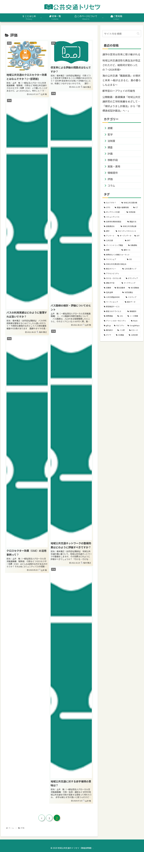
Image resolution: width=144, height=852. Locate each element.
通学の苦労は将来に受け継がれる (121, 54)
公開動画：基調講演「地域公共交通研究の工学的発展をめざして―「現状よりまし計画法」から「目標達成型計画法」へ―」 (121, 103)
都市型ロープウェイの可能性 (118, 91)
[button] (138, 33)
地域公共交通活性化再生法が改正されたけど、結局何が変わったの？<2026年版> (121, 64)
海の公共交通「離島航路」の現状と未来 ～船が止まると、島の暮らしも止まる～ (121, 80)
